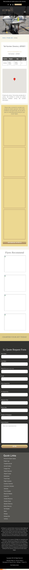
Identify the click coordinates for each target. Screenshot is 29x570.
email (2, 376)
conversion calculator (9, 486)
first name (3, 353)
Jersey (5, 63)
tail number (7, 508)
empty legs (6, 461)
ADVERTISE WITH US (15, 242)
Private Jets (10, 37)
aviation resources (8, 498)
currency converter (8, 483)
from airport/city (5, 383)
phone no (7, 368)
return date (4, 407)
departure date (4, 400)
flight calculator (8, 481)
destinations (6, 476)
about (5, 511)
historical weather (8, 493)
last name (3, 361)
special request (4, 422)
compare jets (7, 468)
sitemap (5, 513)
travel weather (7, 491)
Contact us (6, 496)
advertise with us (10, 560)
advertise (6, 488)
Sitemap (18, 562)
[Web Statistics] (3, 569)
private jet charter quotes (10, 458)
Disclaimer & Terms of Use (9, 562)
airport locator (7, 473)
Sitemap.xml (7, 516)
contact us (24, 562)
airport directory (8, 471)
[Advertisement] (14, 130)
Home (3, 37)
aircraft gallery (7, 466)
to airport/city (4, 391)
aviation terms (7, 501)
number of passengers (6, 414)
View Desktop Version (14, 565)
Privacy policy (19, 560)
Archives (6, 518)
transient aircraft (8, 463)
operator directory (8, 503)
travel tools (7, 478)
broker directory (8, 506)
